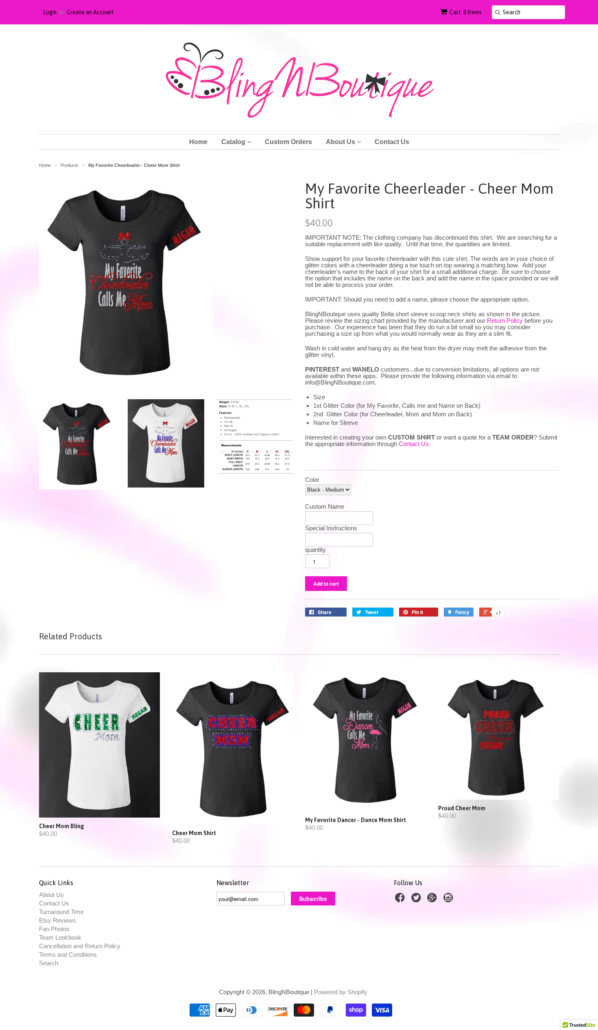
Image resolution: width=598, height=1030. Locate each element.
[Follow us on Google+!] (433, 900)
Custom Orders (288, 141)
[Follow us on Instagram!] (449, 900)
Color (312, 480)
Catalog (234, 141)
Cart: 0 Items (466, 12)
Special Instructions (331, 528)
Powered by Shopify (340, 991)
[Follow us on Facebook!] (401, 900)
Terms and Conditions (68, 954)
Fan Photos (54, 928)
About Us (341, 141)
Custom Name (324, 506)
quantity (315, 550)
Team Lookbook (60, 937)
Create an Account (90, 12)
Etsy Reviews (57, 920)
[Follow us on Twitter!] (417, 900)
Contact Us (392, 141)
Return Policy (505, 320)
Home (198, 141)
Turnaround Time (61, 911)
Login (50, 12)
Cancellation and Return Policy (79, 946)
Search (48, 963)
